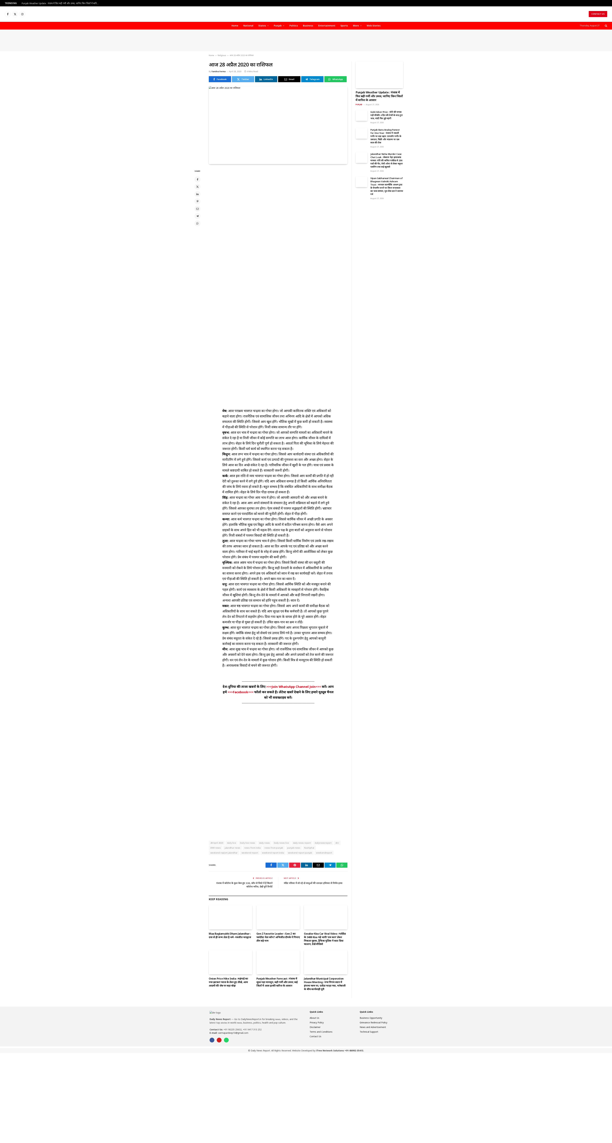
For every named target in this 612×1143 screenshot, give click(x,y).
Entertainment (326, 25)
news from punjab (274, 847)
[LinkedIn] (197, 194)
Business (308, 25)
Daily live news (247, 842)
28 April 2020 (216, 842)
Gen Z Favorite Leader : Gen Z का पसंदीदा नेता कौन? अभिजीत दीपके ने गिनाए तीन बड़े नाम (278, 937)
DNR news (215, 847)
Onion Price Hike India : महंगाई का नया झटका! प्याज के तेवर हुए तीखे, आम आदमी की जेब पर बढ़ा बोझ (228, 982)
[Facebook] (197, 179)
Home (235, 25)
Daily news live (281, 842)
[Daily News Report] (306, 14)
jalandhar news (232, 847)
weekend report (250, 852)
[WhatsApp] (197, 223)
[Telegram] (197, 216)
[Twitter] (197, 187)
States (262, 25)
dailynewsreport (323, 842)
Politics (293, 25)
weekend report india (273, 852)
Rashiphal (309, 847)
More (356, 25)
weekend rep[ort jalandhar (224, 852)
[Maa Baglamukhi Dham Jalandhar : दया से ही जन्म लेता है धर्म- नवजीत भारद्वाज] (230, 917)
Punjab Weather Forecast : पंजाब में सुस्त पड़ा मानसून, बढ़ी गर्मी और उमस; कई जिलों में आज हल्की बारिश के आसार (277, 982)
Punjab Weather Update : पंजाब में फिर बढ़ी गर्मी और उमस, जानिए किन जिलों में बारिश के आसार (61, 3)
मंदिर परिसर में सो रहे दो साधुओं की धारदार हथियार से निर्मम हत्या (313, 883)
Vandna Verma (218, 71)
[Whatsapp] (226, 1040)
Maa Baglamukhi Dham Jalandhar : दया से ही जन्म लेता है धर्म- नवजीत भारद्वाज (230, 935)
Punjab (278, 25)
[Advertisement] (306, 40)
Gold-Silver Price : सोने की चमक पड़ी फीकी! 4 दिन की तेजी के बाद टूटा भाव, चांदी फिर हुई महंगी (386, 115)
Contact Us (598, 14)
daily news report (302, 842)
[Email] (197, 209)
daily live (231, 842)
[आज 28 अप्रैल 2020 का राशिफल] (278, 125)
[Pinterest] (197, 201)
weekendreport (324, 852)
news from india (252, 847)
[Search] (605, 25)
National (248, 25)
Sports (344, 25)
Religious (222, 55)
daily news (264, 842)
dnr (337, 842)
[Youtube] (219, 1040)
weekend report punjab (300, 852)
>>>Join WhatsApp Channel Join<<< (294, 686)
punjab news (293, 847)
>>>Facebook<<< (241, 692)
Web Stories (374, 25)
